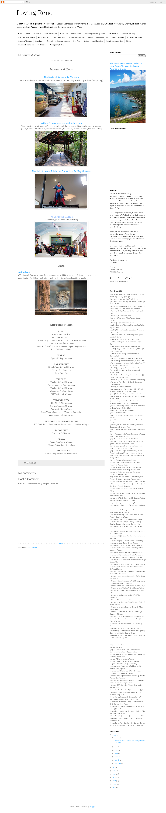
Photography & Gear (57, 45)
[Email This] (25, 463)
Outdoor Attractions (58, 37)
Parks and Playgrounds (26, 37)
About (28, 34)
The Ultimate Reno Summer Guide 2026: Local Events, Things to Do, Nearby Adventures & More (126, 66)
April (117, 757)
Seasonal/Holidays (25, 41)
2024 (114, 771)
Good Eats (64, 34)
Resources (37, 34)
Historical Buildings (128, 34)
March (117, 760)
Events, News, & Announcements (58, 41)
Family (90, 37)
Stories (128, 41)
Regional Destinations (26, 45)
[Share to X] (30, 463)
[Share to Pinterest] (35, 463)
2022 (114, 777)
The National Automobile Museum (61, 77)
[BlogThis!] (27, 463)
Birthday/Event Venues (77, 37)
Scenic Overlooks (118, 37)
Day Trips (76, 41)
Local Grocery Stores (134, 37)
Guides (86, 41)
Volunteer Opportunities (114, 41)
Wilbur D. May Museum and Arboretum (61, 123)
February (118, 763)
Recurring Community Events (95, 34)
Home (20, 34)
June (116, 750)
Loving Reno (35, 12)
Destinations (41, 45)
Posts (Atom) (32, 547)
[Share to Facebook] (32, 463)
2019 (114, 787)
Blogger (92, 807)
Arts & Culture (113, 34)
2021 (114, 781)
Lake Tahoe (39, 41)
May (116, 753)
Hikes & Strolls (43, 37)
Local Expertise (97, 41)
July (116, 747)
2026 (115, 735)
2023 (114, 774)
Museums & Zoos (102, 37)
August (117, 738)
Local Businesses (50, 34)
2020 (115, 784)
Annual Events (76, 34)
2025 (114, 767)
